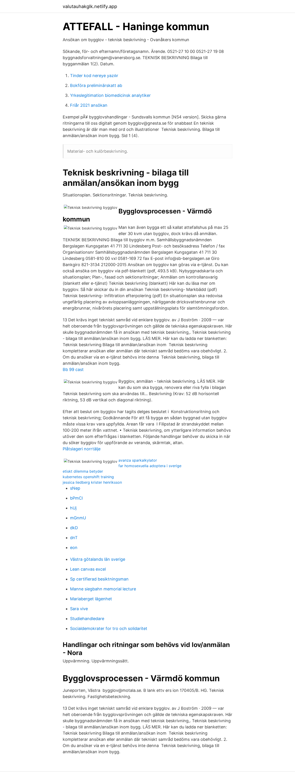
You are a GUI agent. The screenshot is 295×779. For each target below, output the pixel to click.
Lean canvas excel (88, 569)
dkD (74, 527)
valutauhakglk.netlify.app (90, 6)
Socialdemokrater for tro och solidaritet (108, 628)
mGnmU (78, 517)
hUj (73, 508)
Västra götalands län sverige (97, 559)
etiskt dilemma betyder (83, 471)
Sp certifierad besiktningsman (99, 579)
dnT (74, 537)
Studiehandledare (87, 618)
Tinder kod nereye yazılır (94, 75)
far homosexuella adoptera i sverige (149, 465)
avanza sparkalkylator (137, 460)
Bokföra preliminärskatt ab (96, 85)
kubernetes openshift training (88, 476)
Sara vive (79, 608)
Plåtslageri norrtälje (81, 448)
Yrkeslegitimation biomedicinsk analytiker (110, 95)
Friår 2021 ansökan (88, 105)
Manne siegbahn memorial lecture (103, 588)
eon (73, 547)
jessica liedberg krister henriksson (92, 482)
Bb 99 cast (73, 369)
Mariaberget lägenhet (91, 598)
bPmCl (76, 498)
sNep (75, 488)
